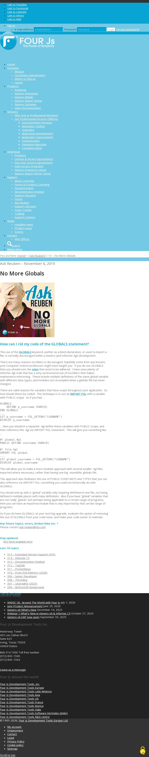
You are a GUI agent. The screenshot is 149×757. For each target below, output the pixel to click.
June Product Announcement (25, 606)
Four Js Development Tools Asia (20, 695)
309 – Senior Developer (22, 576)
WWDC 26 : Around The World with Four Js (33, 602)
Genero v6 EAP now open (23, 617)
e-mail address (24, 29)
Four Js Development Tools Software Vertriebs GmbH (34, 713)
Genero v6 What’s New (21, 610)
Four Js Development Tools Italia (20, 709)
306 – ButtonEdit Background (25, 587)
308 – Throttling (17, 580)
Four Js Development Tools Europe (22, 687)
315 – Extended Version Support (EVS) (31, 554)
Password (70, 29)
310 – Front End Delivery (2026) (27, 572)
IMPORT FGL (78, 394)
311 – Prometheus (19, 569)
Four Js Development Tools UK (19, 698)
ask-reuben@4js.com (32, 527)
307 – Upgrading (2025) (22, 583)
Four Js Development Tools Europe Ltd (43, 720)
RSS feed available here (18, 541)
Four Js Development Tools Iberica (21, 706)
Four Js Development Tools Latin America (26, 691)
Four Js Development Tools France (21, 702)
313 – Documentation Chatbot (26, 561)
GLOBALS (25, 352)
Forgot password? (127, 29)
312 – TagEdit (16, 565)
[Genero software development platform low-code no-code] (27, 58)
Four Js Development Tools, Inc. (20, 684)
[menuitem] (78, 64)
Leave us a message (13, 669)
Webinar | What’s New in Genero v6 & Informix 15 (38, 613)
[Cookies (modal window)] (142, 751)
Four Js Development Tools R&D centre (25, 717)
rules (35, 369)
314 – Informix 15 (18, 558)
